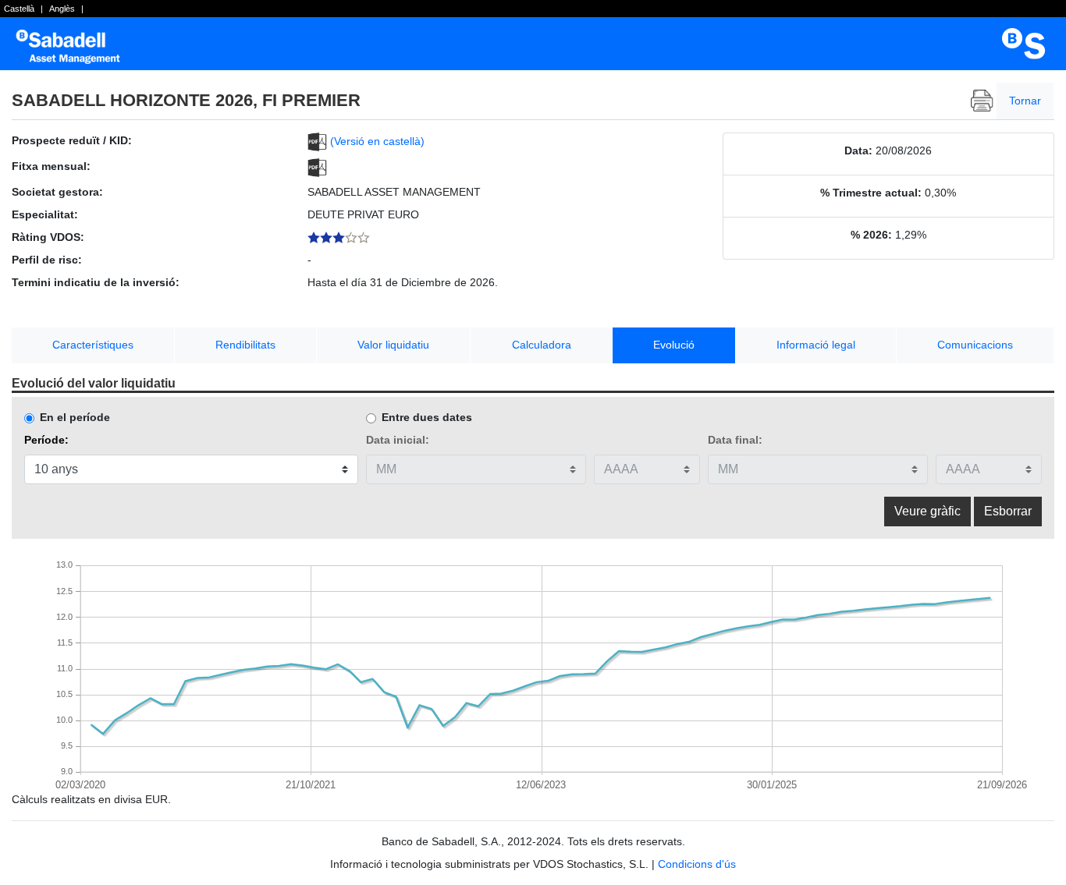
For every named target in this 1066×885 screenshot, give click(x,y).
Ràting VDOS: (48, 237)
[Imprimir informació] (982, 101)
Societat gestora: (57, 192)
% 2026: (871, 234)
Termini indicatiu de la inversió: (95, 282)
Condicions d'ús (697, 864)
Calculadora (541, 344)
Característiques (92, 344)
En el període (75, 417)
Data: (858, 150)
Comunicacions (975, 344)
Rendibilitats (245, 344)
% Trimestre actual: (871, 192)
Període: (46, 440)
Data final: (735, 440)
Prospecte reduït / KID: (72, 140)
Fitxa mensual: (51, 166)
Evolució (674, 344)
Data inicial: (397, 440)
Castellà (19, 8)
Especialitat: (45, 214)
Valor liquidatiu (393, 344)
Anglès (62, 8)
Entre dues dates (427, 417)
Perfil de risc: (47, 259)
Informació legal (815, 344)
